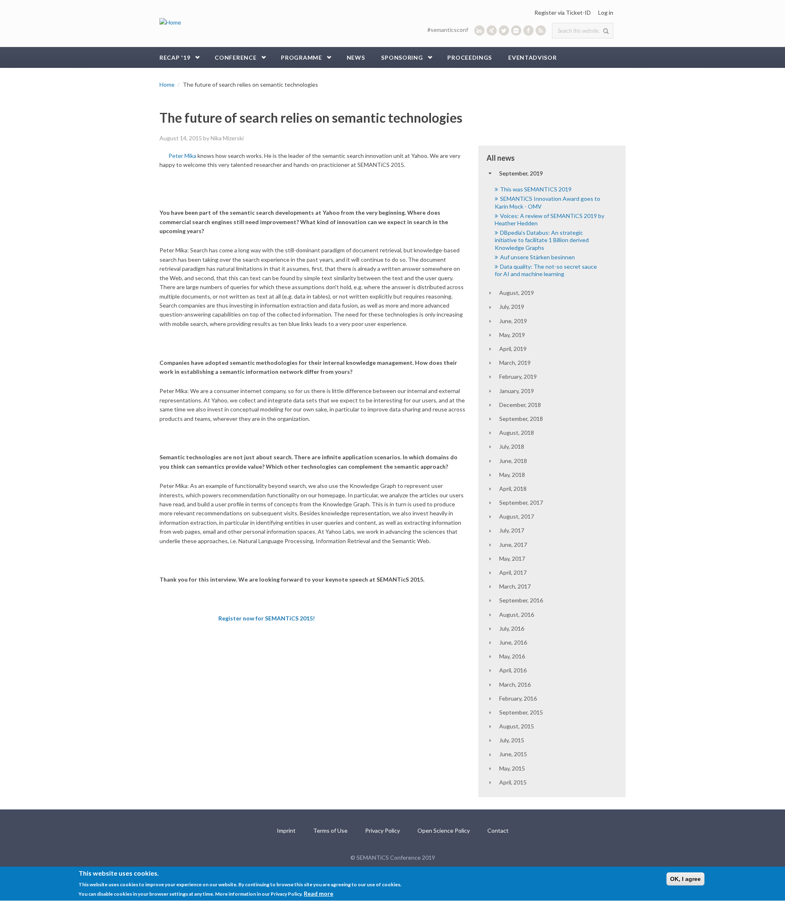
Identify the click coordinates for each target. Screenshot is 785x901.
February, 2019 (518, 376)
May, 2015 (512, 768)
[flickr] (516, 30)
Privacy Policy (382, 830)
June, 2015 (513, 753)
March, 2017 (515, 586)
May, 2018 (512, 474)
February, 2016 (518, 698)
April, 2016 (513, 670)
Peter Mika (182, 155)
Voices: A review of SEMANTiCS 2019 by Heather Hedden (549, 219)
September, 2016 (521, 600)
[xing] (492, 30)
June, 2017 (513, 544)
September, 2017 (521, 502)
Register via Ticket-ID (562, 12)
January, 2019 (516, 390)
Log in (605, 12)
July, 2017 (511, 530)
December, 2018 (520, 404)
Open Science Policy (443, 830)
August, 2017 (516, 516)
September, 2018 (521, 418)
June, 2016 (513, 642)
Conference (235, 57)
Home (167, 84)
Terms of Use (330, 830)
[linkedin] (479, 30)
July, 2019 (511, 306)
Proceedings (469, 57)
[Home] (170, 21)
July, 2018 (511, 446)
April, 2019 (513, 348)
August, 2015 (516, 726)
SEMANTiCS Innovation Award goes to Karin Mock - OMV (547, 202)
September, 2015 (521, 712)
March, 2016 (515, 684)
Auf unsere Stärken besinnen (537, 257)
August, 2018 (516, 432)
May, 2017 (512, 558)
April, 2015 (513, 782)
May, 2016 (512, 656)
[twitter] (504, 30)
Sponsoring (402, 57)
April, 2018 (513, 488)
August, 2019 (516, 292)
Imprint (286, 830)
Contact (498, 830)
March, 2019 (515, 362)
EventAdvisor (532, 57)
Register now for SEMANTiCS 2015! (266, 618)
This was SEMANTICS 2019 (536, 189)
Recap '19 (174, 57)
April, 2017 (513, 572)
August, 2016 (516, 614)
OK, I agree (685, 879)
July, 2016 (511, 628)
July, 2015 (511, 740)
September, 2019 (521, 173)
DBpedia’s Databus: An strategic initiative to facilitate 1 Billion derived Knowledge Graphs (542, 240)
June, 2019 (513, 320)
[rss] (541, 30)
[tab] (552, 173)
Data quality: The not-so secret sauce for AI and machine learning (546, 270)
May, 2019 (512, 334)
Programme (301, 57)
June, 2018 (513, 460)
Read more (318, 893)
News (356, 57)
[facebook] (528, 30)
